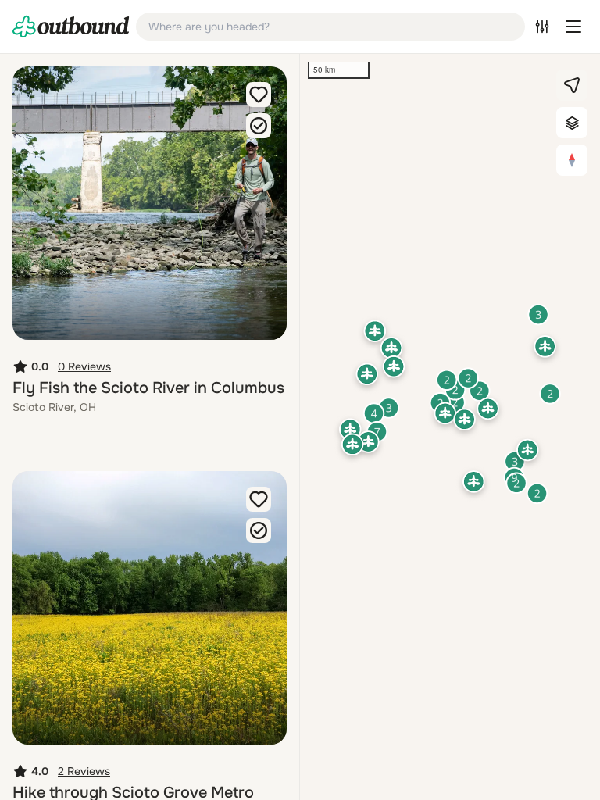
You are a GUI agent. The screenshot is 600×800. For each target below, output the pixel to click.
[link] (71, 26)
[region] (450, 427)
